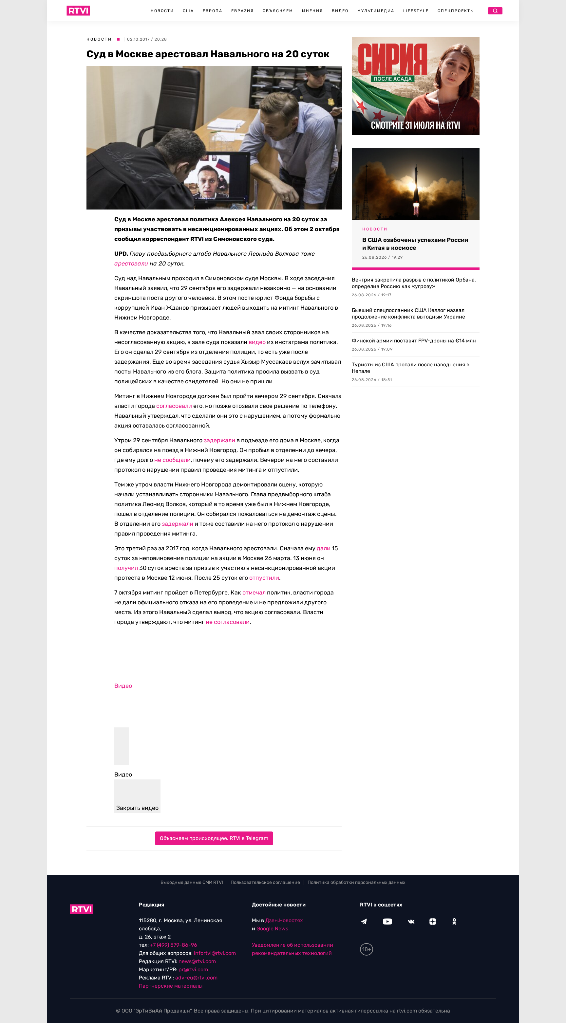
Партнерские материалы (170, 986)
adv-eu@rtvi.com (196, 978)
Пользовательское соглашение (265, 882)
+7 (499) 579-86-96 (173, 945)
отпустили (264, 577)
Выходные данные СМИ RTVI (191, 882)
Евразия (242, 11)
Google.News (272, 928)
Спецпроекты (456, 11)
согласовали (174, 406)
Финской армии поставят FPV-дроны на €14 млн (414, 341)
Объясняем (278, 11)
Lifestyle (416, 11)
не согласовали (228, 622)
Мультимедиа (375, 11)
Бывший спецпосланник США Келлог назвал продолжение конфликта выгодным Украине (408, 313)
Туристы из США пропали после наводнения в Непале (410, 367)
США (188, 11)
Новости (162, 11)
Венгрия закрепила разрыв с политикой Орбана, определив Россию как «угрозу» (414, 283)
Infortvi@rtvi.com (215, 953)
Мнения (312, 11)
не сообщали (172, 460)
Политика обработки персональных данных (357, 882)
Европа (212, 11)
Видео (340, 11)
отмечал (254, 592)
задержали (219, 440)
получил (126, 568)
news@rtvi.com (197, 961)
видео (257, 342)
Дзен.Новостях (284, 920)
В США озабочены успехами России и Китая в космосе (415, 243)
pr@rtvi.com (193, 969)
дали (323, 548)
